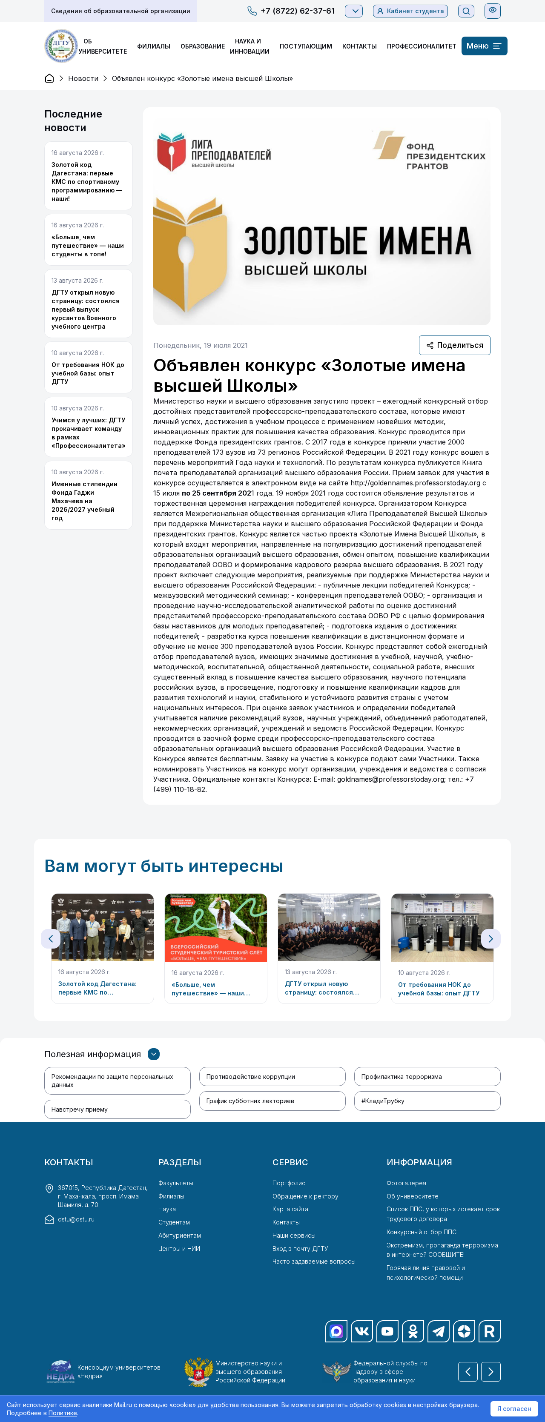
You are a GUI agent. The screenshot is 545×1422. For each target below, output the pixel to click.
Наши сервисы (294, 1235)
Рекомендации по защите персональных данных (112, 1080)
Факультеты (175, 1183)
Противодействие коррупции (251, 1076)
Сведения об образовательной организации (120, 10)
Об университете (413, 1196)
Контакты (286, 1222)
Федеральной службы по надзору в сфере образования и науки (390, 1371)
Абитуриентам (179, 1235)
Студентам (174, 1222)
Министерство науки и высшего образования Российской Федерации (250, 1371)
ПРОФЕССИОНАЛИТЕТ (421, 46)
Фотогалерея (406, 1183)
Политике (63, 1412)
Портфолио (289, 1183)
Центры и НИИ (179, 1248)
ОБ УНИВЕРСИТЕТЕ (102, 46)
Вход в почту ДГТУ (300, 1248)
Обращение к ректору (305, 1196)
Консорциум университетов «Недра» (119, 1371)
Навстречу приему (80, 1109)
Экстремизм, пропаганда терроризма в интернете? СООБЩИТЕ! (442, 1250)
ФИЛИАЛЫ (153, 46)
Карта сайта (290, 1209)
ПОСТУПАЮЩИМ (306, 46)
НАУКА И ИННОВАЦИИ (250, 46)
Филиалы (171, 1196)
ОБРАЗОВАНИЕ (203, 46)
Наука (167, 1209)
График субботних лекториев (250, 1100)
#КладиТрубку (382, 1100)
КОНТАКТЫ (359, 46)
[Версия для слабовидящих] (492, 10)
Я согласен (514, 1408)
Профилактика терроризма (401, 1076)
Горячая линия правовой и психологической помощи (426, 1272)
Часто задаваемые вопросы (314, 1261)
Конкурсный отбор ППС (421, 1232)
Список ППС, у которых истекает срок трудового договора (443, 1213)
